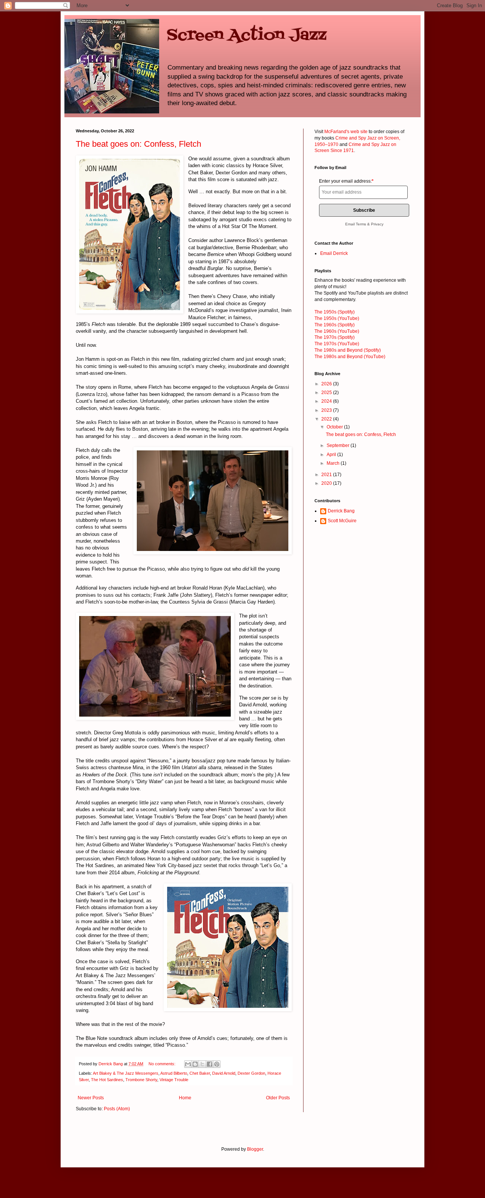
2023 (327, 410)
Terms (361, 224)
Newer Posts (91, 1097)
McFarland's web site (346, 131)
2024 (327, 401)
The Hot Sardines (107, 1079)
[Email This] (188, 1064)
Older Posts (278, 1097)
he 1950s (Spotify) (334, 312)
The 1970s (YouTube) (336, 343)
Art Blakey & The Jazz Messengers (125, 1073)
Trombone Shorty (141, 1079)
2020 (327, 483)
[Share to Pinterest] (217, 1064)
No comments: (163, 1063)
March (334, 463)
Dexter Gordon (251, 1073)
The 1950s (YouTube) (336, 318)
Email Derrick (334, 253)
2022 (327, 419)
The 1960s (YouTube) (336, 331)
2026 (327, 383)
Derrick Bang (341, 511)
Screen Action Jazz (247, 35)
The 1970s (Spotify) (334, 337)
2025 (327, 392)
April (332, 454)
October (335, 427)
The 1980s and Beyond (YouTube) (349, 356)
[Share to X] (202, 1064)
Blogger (255, 1149)
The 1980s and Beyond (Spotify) (347, 350)
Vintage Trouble (174, 1079)
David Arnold (223, 1073)
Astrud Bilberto (173, 1073)
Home (185, 1097)
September (338, 445)
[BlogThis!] (195, 1064)
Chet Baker (199, 1073)
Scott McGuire (342, 520)
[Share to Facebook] (209, 1064)
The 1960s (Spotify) (334, 324)
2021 (327, 474)
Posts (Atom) (117, 1108)
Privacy (377, 224)
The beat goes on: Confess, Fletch (138, 144)
